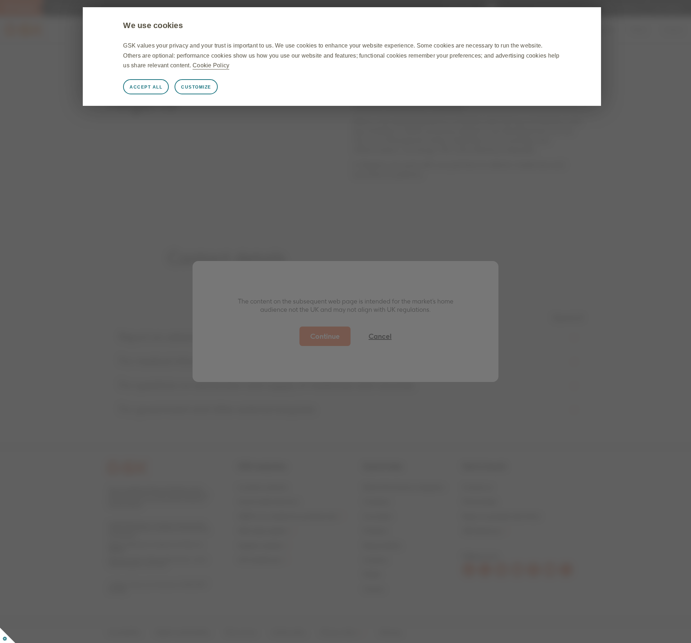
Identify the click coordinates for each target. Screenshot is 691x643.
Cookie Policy (211, 65)
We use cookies (153, 25)
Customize (196, 87)
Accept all (146, 87)
